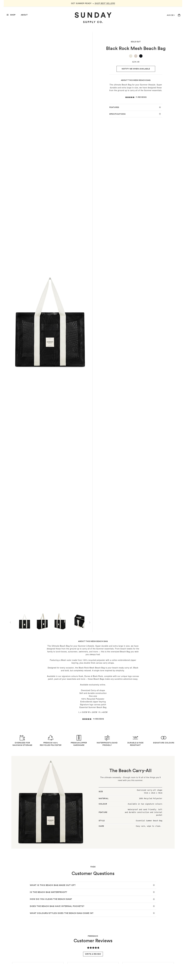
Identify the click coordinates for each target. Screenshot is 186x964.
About (24, 15)
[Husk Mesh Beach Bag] (136, 56)
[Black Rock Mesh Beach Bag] (141, 56)
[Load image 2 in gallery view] (42, 621)
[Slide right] (89, 622)
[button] (136, 97)
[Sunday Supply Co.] (93, 17)
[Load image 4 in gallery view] (78, 621)
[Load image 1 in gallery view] (24, 621)
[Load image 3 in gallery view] (60, 621)
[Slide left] (10, 622)
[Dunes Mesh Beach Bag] (131, 56)
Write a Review (93, 954)
